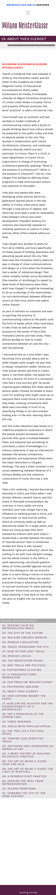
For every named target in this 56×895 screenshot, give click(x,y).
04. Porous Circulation (20, 642)
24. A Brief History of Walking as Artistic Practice (26, 755)
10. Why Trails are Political (24, 665)
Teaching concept (28, 892)
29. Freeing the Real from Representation (22, 782)
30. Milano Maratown (19, 788)
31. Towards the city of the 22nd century (24, 794)
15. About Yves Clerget (20, 691)
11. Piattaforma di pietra (21, 670)
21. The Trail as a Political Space (23, 732)
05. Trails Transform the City (25, 646)
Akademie (42, 4)
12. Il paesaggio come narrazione (19, 676)
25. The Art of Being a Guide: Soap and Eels (24, 762)
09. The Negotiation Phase (22, 660)
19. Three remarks (16, 721)
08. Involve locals (16, 656)
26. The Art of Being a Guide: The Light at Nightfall (27, 770)
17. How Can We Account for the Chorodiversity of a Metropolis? (27, 706)
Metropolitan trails (21, 4)
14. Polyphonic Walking (20, 686)
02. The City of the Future (22, 632)
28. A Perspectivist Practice (24, 776)
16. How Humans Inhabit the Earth (24, 697)
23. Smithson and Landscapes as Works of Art (27, 747)
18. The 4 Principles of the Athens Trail (23, 715)
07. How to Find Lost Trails (23, 651)
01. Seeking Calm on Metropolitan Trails (18, 627)
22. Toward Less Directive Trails (22, 740)
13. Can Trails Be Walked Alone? (27, 682)
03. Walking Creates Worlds (24, 637)
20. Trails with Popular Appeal (26, 726)
